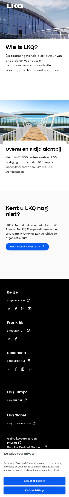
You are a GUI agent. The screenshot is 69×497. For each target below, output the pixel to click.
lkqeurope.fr (16, 331)
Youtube (29, 307)
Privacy (12, 443)
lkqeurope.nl (16, 361)
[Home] (11, 6)
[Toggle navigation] (64, 7)
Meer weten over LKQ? (25, 246)
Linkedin (9, 307)
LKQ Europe (15, 400)
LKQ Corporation (19, 423)
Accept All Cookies (34, 481)
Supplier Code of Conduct (25, 447)
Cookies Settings (34, 490)
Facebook (16, 307)
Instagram (23, 307)
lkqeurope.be (16, 300)
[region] (34, 473)
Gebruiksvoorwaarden (22, 438)
